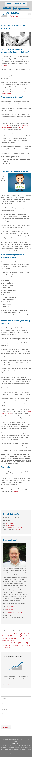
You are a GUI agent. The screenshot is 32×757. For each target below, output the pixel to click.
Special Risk (18, 683)
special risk (4, 65)
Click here (17, 530)
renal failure (22, 127)
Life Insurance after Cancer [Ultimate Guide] (15, 643)
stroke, (7, 125)
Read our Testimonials (16, 4)
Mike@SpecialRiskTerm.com (21, 8)
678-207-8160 (7, 8)
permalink (7, 684)
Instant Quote (17, 9)
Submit (5, 727)
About (13, 743)
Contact (18, 743)
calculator (15, 491)
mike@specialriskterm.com (15, 527)
